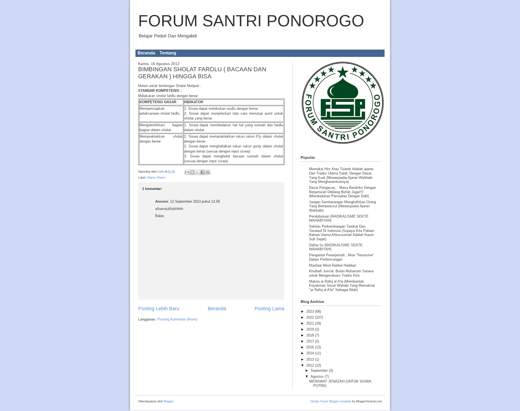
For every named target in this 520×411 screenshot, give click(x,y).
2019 (310, 329)
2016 (310, 347)
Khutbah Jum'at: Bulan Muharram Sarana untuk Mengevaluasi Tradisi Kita (341, 273)
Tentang (168, 53)
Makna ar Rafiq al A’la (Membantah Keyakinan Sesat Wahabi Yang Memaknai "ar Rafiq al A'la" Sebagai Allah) (342, 285)
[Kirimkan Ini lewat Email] (187, 172)
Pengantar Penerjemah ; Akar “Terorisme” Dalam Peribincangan (341, 257)
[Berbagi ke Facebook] (202, 172)
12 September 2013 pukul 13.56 (195, 201)
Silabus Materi (156, 177)
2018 (310, 335)
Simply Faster (319, 401)
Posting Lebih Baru (158, 308)
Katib (161, 171)
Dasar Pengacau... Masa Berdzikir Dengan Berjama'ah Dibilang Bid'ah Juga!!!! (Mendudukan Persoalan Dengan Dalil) (342, 192)
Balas (159, 216)
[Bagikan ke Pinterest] (207, 172)
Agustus (318, 376)
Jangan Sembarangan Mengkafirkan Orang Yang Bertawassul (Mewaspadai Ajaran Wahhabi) (342, 206)
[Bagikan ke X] (197, 172)
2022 (310, 317)
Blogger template (340, 401)
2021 (310, 323)
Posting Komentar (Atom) (177, 319)
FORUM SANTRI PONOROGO (251, 21)
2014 (310, 353)
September (320, 370)
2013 (310, 359)
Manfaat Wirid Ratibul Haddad (332, 265)
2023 (310, 311)
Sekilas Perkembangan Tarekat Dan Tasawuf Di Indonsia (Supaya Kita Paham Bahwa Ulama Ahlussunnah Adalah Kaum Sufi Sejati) (341, 232)
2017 (310, 341)
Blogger (168, 401)
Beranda (146, 53)
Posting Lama (269, 308)
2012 (310, 365)
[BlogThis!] (192, 172)
